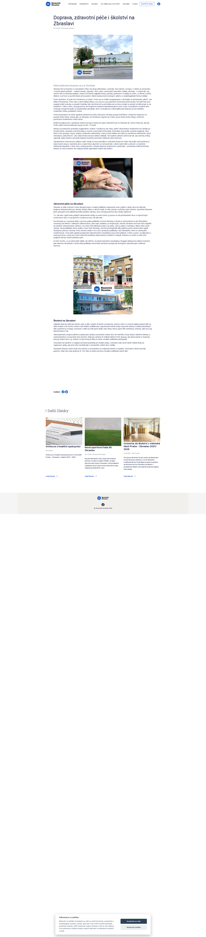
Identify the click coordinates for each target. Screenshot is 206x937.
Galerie (126, 4)
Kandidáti (84, 4)
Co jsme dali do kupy (110, 4)
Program (72, 4)
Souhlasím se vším (134, 921)
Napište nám (147, 4)
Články (95, 4)
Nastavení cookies (134, 927)
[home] (53, 4)
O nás (135, 4)
